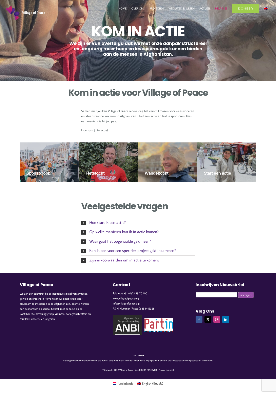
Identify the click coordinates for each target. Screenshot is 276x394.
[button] (138, 222)
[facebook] (199, 319)
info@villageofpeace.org (126, 303)
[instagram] (216, 319)
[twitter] (207, 319)
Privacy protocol (166, 370)
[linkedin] (225, 319)
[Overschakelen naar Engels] (265, 8)
